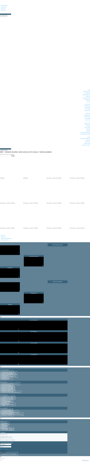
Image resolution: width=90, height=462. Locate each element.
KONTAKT (88, 140)
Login (3, 452)
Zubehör (3, 405)
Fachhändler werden (7, 430)
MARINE (88, 101)
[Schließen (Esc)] (4, 458)
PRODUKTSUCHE (3, 15)
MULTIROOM (87, 93)
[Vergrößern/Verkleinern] (0, 458)
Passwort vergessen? (4, 449)
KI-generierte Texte (86, 460)
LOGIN (88, 137)
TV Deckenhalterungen (7, 398)
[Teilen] (2, 458)
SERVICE (88, 129)
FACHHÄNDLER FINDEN (85, 132)
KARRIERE (88, 131)
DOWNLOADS (87, 124)
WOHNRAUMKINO (86, 94)
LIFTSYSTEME (87, 109)
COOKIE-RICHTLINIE (86, 145)
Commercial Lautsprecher (8, 376)
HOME (88, 90)
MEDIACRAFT (3, 10)
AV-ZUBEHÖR (87, 110)
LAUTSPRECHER (87, 105)
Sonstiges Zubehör (6, 415)
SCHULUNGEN (87, 127)
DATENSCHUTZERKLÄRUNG (6, 238)
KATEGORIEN (3, 7)
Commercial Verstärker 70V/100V (10, 392)
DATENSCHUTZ (87, 143)
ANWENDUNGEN (4, 5)
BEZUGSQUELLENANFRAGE (9, 233)
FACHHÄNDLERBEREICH (85, 138)
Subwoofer (4, 379)
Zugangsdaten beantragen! (8, 454)
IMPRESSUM (87, 141)
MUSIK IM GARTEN (86, 98)
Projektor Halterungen (7, 404)
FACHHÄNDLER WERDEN (85, 134)
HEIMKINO (88, 96)
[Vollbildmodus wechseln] (1, 458)
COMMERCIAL (87, 99)
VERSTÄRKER (87, 107)
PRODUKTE (3, 8)
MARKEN (88, 126)
